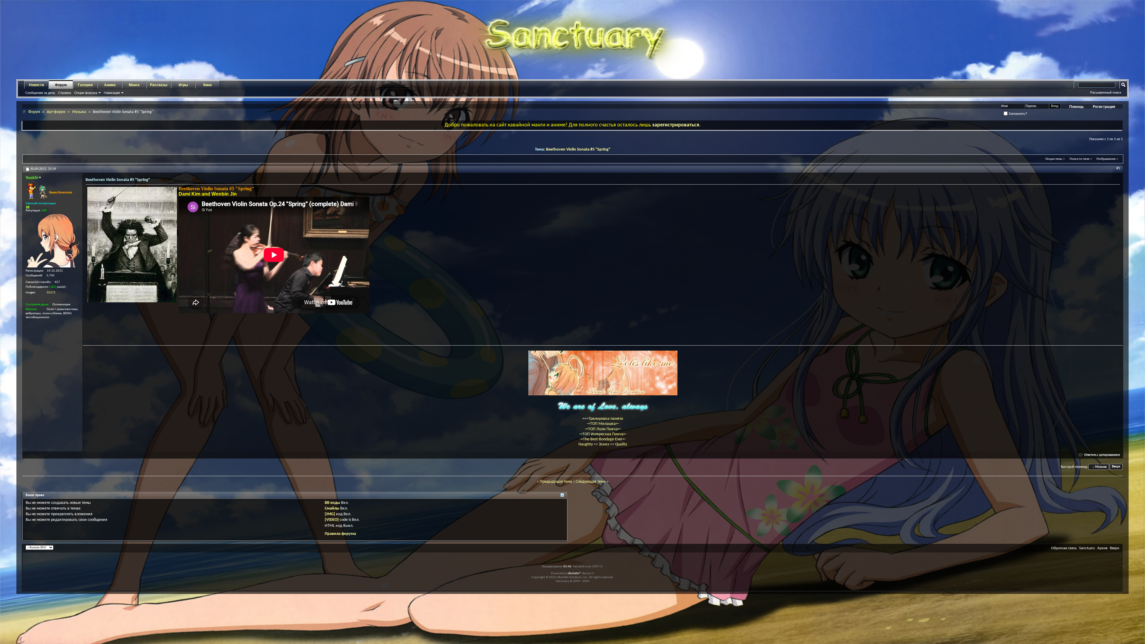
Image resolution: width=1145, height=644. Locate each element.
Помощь (1076, 107)
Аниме (110, 85)
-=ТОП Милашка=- (603, 424)
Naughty (586, 444)
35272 (51, 292)
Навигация (112, 93)
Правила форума (340, 534)
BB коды (332, 503)
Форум (61, 85)
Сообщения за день (40, 93)
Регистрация (1104, 107)
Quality (621, 444)
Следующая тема (591, 481)
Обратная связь (1064, 548)
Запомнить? (1017, 113)
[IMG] (330, 514)
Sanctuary (1087, 548)
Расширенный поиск (1105, 92)
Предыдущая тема (556, 481)
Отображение (1105, 159)
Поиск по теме (1079, 159)
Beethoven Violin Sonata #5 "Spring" (578, 149)
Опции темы (1053, 159)
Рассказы (158, 85)
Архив (1102, 548)
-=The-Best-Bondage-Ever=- (603, 439)
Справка (64, 93)
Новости (36, 85)
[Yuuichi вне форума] (52, 240)
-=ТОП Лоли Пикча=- (603, 429)
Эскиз (604, 444)
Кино (207, 85)
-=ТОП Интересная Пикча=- (603, 434)
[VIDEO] (332, 520)
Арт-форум (56, 112)
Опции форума (85, 93)
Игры (183, 85)
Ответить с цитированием (1102, 455)
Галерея (85, 85)
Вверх (1116, 467)
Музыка (79, 112)
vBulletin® (574, 573)
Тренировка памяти (606, 419)
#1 (1118, 168)
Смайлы (332, 508)
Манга (134, 85)
